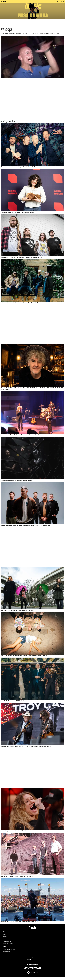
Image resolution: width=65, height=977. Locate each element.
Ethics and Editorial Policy (7, 941)
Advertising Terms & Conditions (8, 943)
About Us (4, 934)
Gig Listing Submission (6, 951)
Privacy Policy (5, 936)
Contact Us (4, 953)
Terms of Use (5, 938)
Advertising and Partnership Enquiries (9, 949)
